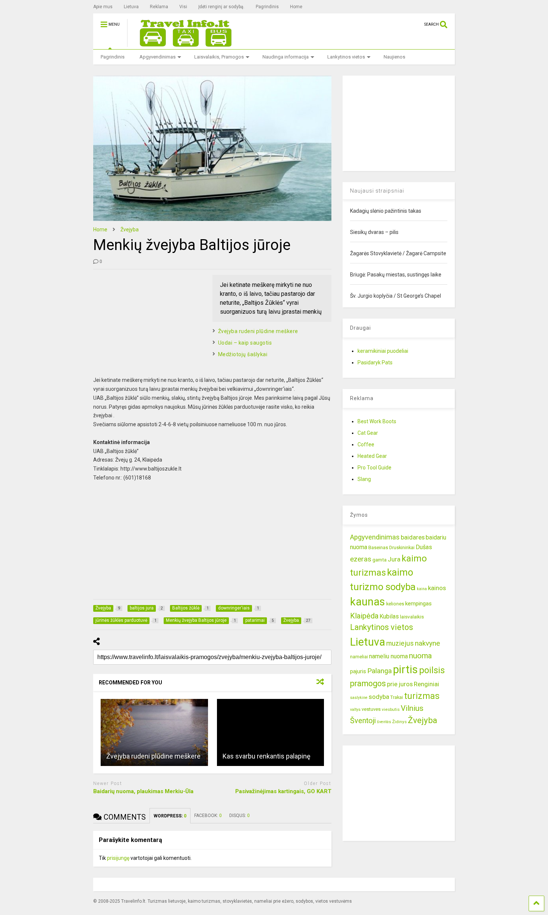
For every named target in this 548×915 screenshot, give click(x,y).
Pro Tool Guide (374, 468)
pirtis (405, 669)
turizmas (422, 696)
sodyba (379, 696)
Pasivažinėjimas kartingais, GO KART (283, 791)
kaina (422, 588)
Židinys (399, 721)
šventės (384, 721)
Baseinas (378, 547)
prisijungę (118, 858)
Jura (394, 559)
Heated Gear (372, 456)
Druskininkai (402, 547)
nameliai (359, 656)
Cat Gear (368, 433)
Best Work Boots (377, 421)
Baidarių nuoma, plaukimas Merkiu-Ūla (143, 791)
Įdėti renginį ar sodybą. (221, 6)
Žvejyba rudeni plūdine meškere (258, 331)
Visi (183, 6)
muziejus (400, 643)
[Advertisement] (149, 321)
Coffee (366, 444)
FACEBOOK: (208, 815)
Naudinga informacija (285, 57)
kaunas (367, 601)
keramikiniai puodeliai (383, 351)
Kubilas (389, 616)
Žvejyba (422, 720)
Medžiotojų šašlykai (243, 354)
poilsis (432, 670)
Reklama (159, 6)
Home (296, 6)
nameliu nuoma (388, 656)
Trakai (396, 697)
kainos (437, 588)
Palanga (379, 671)
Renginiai (426, 684)
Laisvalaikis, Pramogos (219, 57)
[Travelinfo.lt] (182, 43)
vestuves (371, 709)
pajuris (358, 671)
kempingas (418, 603)
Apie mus (103, 6)
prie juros (400, 684)
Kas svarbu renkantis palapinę (267, 756)
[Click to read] (154, 732)
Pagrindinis (267, 6)
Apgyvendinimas (157, 57)
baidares (413, 537)
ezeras (360, 559)
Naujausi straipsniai (377, 191)
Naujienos (394, 57)
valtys (355, 709)
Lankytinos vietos (346, 57)
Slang (364, 479)
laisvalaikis (412, 617)
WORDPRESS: (170, 816)
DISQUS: (239, 815)
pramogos (368, 683)
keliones (395, 604)
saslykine (359, 697)
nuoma (420, 655)
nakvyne (427, 643)
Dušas (424, 547)
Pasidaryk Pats (375, 362)
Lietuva (131, 6)
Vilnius (412, 708)
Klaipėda (364, 615)
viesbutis (391, 709)
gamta (379, 560)
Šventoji (363, 720)
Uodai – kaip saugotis (245, 343)
